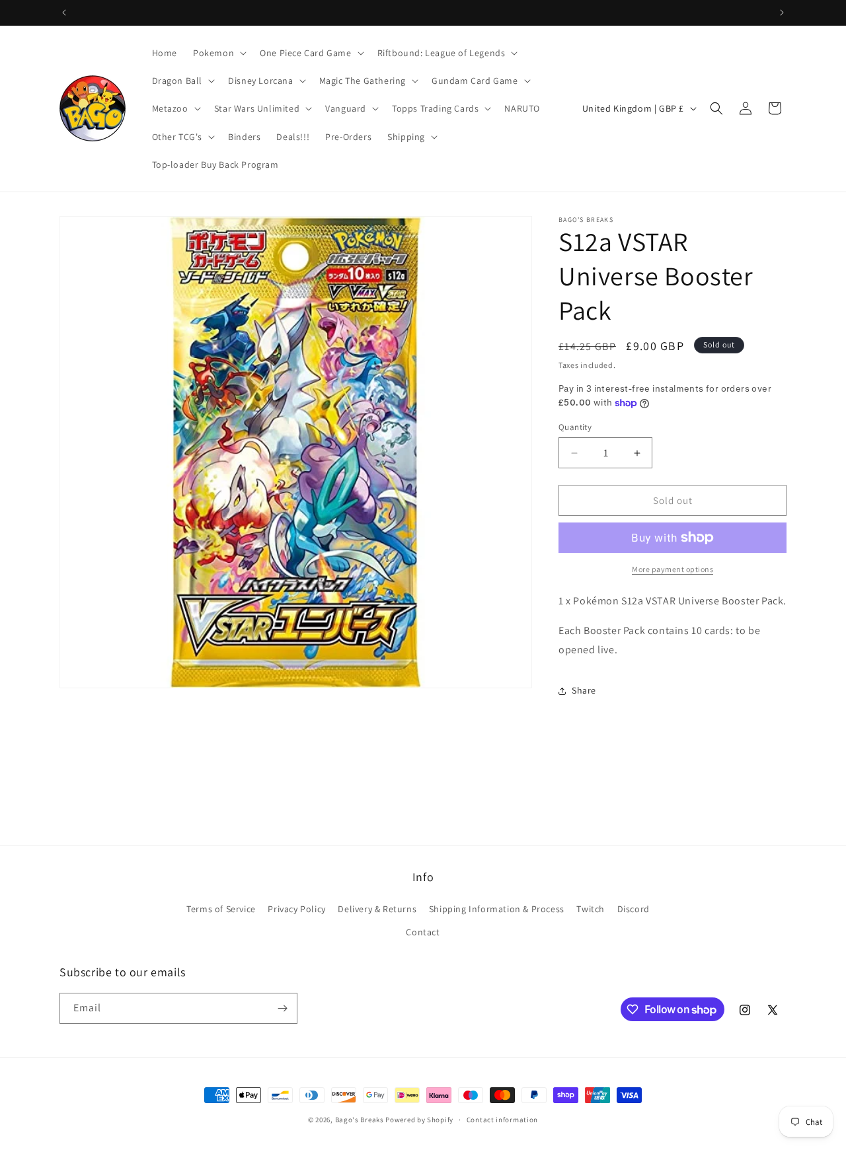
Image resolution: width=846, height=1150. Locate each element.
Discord (633, 909)
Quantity (575, 427)
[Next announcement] (781, 12)
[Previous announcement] (64, 12)
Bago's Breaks (359, 1119)
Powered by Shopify (419, 1119)
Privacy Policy (296, 909)
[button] (218, 53)
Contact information (502, 1119)
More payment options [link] (672, 569)
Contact (423, 932)
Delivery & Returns (377, 909)
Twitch (590, 909)
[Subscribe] (282, 1008)
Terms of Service (221, 909)
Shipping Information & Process (496, 909)
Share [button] (584, 690)
